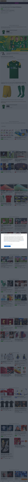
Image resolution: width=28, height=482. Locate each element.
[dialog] (14, 241)
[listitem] (14, 244)
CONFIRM (7, 246)
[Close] (25, 235)
